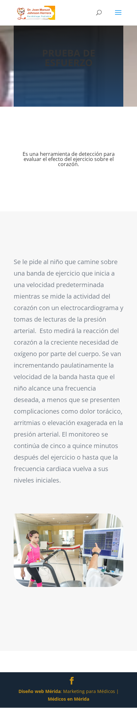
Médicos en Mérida (68, 699)
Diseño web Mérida (39, 691)
